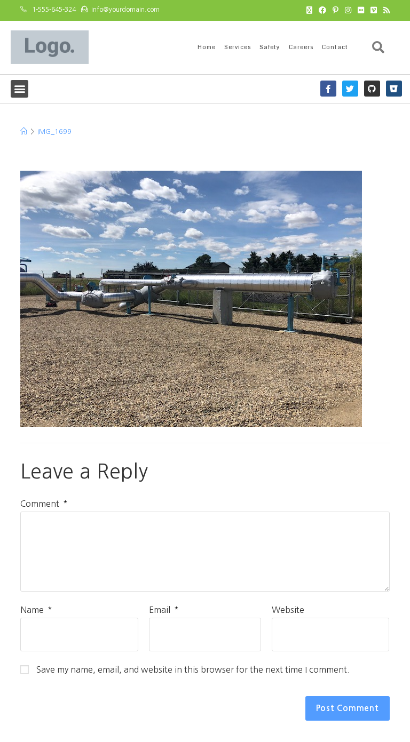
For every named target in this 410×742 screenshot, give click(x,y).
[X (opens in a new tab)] (309, 10)
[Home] (23, 131)
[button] (378, 47)
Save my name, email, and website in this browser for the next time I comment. (193, 669)
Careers (301, 47)
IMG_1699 (54, 131)
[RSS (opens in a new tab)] (385, 10)
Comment (44, 503)
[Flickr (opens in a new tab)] (360, 10)
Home (207, 47)
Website (288, 609)
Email (164, 609)
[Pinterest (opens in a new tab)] (335, 10)
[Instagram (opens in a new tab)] (348, 10)
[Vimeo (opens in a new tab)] (373, 10)
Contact (335, 47)
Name (36, 609)
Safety (269, 47)
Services (237, 47)
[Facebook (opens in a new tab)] (322, 10)
